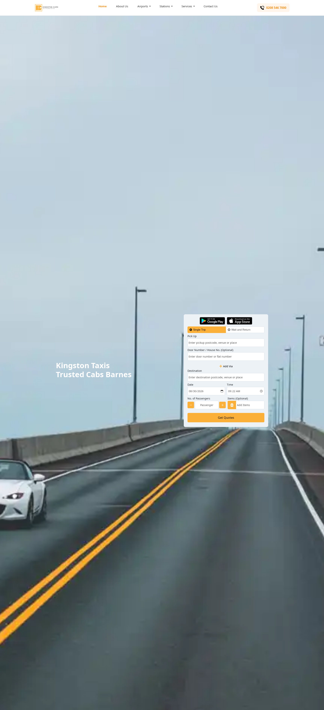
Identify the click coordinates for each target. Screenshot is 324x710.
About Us (122, 6)
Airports (142, 6)
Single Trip (199, 329)
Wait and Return (240, 329)
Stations (165, 6)
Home (102, 6)
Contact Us (211, 6)
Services (187, 6)
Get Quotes (226, 418)
